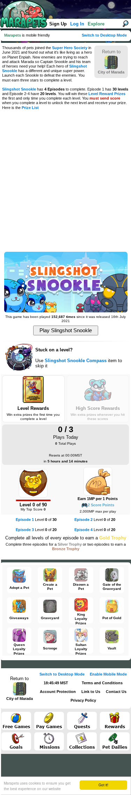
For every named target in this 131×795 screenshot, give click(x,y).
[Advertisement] (65, 181)
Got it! (103, 784)
